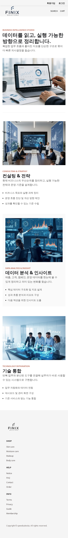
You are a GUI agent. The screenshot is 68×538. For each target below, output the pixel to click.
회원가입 (51, 3)
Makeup (9, 456)
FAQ (8, 478)
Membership (12, 513)
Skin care (10, 446)
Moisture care (12, 451)
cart (62, 11)
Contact (9, 482)
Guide (9, 509)
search (54, 11)
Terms (9, 499)
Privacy (9, 504)
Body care (10, 460)
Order (9, 487)
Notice (9, 473)
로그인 (62, 3)
